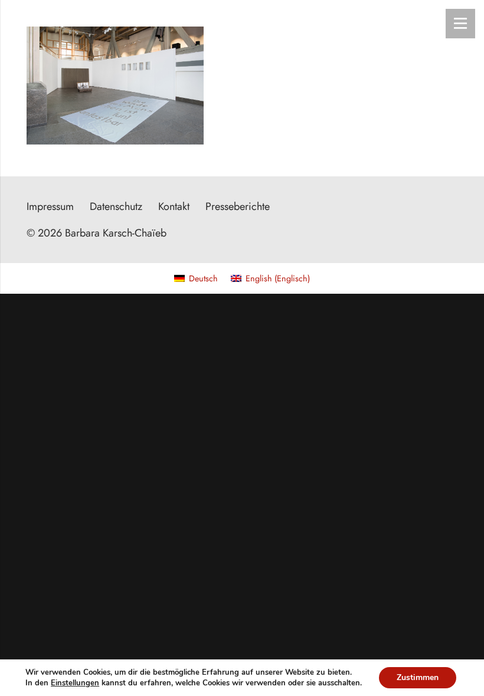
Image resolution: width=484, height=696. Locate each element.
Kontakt (173, 206)
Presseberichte (237, 206)
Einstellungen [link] (75, 683)
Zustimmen (418, 677)
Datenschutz (116, 206)
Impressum (50, 206)
